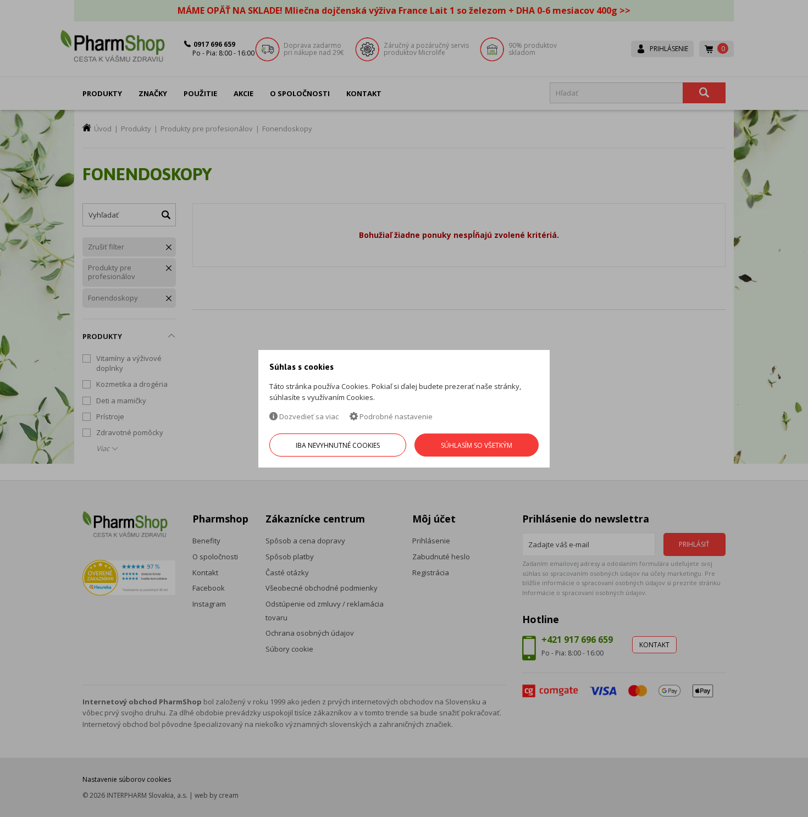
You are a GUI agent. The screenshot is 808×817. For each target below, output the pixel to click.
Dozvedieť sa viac (308, 416)
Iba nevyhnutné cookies (338, 445)
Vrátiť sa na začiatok (752, 796)
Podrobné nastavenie (395, 416)
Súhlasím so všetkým (476, 445)
